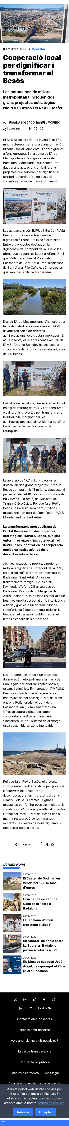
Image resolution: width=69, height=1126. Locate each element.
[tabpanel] (34, 923)
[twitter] (36, 129)
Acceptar (45, 1112)
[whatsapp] (41, 128)
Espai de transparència (34, 1051)
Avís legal (52, 1073)
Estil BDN (45, 1008)
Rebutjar (23, 1112)
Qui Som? (25, 1008)
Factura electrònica (24, 1073)
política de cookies (50, 1103)
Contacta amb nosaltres (34, 1019)
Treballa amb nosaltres (34, 1030)
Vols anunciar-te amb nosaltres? (34, 1040)
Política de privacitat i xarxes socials (34, 1084)
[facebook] (29, 128)
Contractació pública (35, 1062)
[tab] (14, 864)
